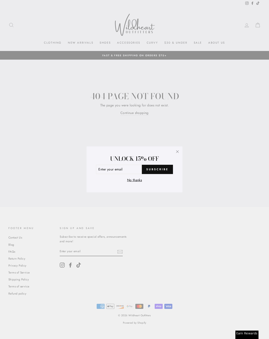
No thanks (134, 180)
